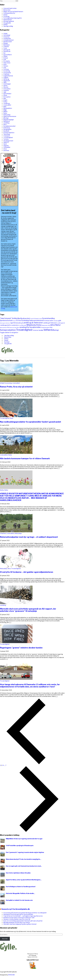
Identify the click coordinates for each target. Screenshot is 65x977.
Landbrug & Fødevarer (33, 322)
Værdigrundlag (8, 26)
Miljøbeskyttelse (34, 325)
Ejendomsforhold (6, 320)
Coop (5, 48)
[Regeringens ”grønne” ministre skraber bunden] (16, 642)
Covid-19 (32, 318)
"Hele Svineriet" (6, 318)
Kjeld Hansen (7, 20)
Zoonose (6, 150)
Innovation (6, 89)
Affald (5, 33)
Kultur (5, 102)
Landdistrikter (15, 325)
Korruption (6, 97)
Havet (5, 85)
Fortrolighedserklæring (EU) (12, 18)
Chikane (6, 46)
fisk (19, 320)
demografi (6, 50)
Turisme (6, 139)
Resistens (6, 121)
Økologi (5, 118)
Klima (5, 95)
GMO (5, 82)
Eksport (14, 320)
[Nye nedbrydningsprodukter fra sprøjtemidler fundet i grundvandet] (16, 416)
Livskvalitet (7, 105)
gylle (59, 320)
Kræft (5, 100)
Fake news (6, 63)
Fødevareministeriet (36, 320)
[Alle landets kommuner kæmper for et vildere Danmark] (16, 453)
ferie (5, 64)
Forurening (7, 72)
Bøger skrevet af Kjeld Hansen (13, 11)
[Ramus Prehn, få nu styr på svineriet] (16, 381)
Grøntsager (7, 84)
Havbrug (2, 323)
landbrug (19, 323)
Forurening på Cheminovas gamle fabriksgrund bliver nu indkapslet (25, 913)
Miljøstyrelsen (44, 325)
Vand (5, 144)
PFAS (8, 327)
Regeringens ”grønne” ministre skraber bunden (21, 648)
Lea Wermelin (22, 325)
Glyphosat (6, 80)
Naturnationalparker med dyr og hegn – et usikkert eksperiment (29, 537)
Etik (4, 59)
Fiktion (5, 66)
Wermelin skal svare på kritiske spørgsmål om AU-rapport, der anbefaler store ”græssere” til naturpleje (28, 610)
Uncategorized (8, 141)
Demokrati (6, 51)
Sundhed (6, 131)
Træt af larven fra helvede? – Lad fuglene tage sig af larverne (23, 916)
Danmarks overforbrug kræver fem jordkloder (18, 914)
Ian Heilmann (7, 323)
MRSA (5, 111)
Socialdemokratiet (9, 126)
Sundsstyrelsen (45, 327)
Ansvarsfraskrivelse (10, 8)
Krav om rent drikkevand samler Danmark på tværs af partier (23, 921)
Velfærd (48, 329)
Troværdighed (8, 137)
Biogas (5, 43)
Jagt (4, 92)
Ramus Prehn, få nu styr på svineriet (16, 387)
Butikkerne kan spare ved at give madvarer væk (18, 917)
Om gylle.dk (7, 23)
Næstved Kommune (9, 116)
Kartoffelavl (7, 93)
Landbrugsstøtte (5, 325)
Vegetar (6, 145)
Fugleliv (5, 77)
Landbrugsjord (61, 323)
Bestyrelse (6, 10)
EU (17, 320)
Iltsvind (5, 87)
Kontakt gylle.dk (8, 21)
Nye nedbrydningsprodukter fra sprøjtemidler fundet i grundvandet (30, 422)
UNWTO (6, 142)
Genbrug (6, 79)
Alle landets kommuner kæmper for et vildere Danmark (25, 458)
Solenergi (6, 128)
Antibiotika (7, 38)
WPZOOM (11, 975)
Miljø (5, 110)
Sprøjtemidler (35, 327)
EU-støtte (6, 61)
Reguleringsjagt (8, 119)
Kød (4, 98)
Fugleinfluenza (8, 76)
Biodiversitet (7, 41)
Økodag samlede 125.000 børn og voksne (16, 922)
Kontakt (7, 342)
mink (49, 325)
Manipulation (7, 108)
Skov (5, 124)
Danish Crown (38, 318)
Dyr (4, 53)
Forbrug (6, 69)
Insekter (6, 90)
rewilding (6, 123)
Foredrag (6, 16)
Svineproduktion (8, 132)
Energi (5, 58)
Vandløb (40, 330)
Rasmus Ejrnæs (13, 327)
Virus (5, 149)
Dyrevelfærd (7, 54)
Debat (5, 15)
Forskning (6, 71)
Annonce (6, 37)
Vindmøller (6, 147)
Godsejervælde (48, 320)
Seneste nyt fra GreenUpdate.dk (16, 909)
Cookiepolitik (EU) (9, 13)
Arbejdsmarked (8, 40)
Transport (6, 136)
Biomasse (6, 45)
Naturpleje (6, 115)
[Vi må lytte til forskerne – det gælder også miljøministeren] (16, 567)
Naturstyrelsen (3, 327)
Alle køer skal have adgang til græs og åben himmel (19, 924)
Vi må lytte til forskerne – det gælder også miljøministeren (26, 572)
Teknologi (6, 134)
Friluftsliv (6, 74)
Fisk (4, 67)
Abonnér (5, 939)
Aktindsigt (6, 35)
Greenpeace (55, 320)
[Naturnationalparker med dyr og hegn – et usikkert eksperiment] (16, 532)
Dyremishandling (48, 318)
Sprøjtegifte (7, 129)
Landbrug (6, 103)
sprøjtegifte (24, 327)
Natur (5, 113)
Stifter (5, 24)
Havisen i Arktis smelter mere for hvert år (16, 919)
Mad (4, 106)
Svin (51, 327)
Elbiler (5, 56)
